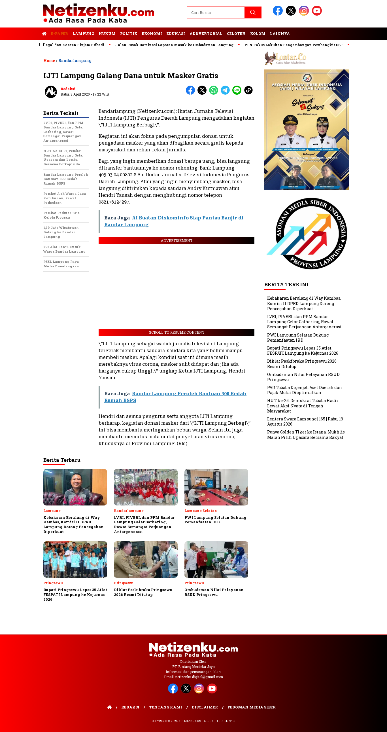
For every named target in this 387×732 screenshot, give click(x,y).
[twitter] (292, 14)
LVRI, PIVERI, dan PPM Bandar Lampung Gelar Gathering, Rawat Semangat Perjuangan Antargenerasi (304, 321)
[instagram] (305, 14)
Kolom (257, 33)
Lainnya (280, 33)
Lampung (83, 33)
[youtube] (318, 14)
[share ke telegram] (226, 93)
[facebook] (279, 14)
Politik (128, 33)
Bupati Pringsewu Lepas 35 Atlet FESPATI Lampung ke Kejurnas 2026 (302, 350)
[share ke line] (238, 93)
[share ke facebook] (191, 93)
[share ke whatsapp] (215, 93)
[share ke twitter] (203, 93)
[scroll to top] (370, 723)
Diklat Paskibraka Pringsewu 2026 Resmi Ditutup (302, 363)
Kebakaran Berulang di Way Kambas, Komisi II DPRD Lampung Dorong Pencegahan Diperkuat (304, 303)
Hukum (107, 33)
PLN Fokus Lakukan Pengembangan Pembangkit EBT (278, 45)
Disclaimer (205, 707)
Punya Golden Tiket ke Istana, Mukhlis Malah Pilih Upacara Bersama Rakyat (306, 434)
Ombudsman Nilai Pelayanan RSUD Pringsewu (303, 377)
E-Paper (59, 33)
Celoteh (236, 33)
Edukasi (176, 33)
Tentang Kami (165, 707)
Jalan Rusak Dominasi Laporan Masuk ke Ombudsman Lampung (159, 45)
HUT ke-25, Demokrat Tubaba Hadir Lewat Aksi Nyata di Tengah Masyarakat (303, 405)
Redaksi (68, 88)
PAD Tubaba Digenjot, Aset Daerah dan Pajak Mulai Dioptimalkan (304, 390)
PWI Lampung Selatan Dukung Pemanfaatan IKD (298, 337)
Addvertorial (206, 33)
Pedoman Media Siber (251, 707)
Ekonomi (152, 33)
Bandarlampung (75, 60)
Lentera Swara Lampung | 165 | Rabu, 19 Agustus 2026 (305, 421)
